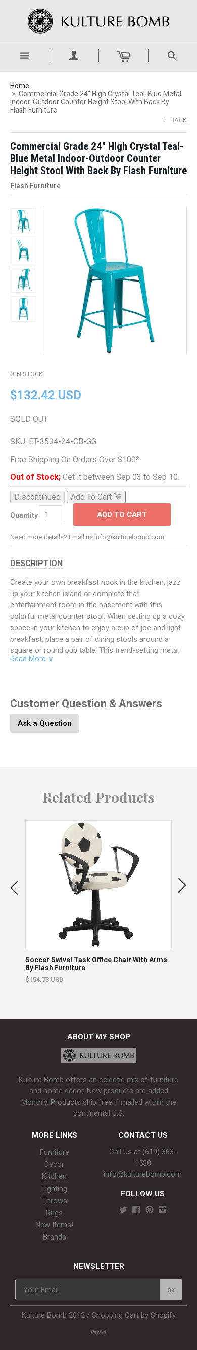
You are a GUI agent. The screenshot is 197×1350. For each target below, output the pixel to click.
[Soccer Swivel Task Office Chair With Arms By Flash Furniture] (99, 944)
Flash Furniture (35, 186)
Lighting (54, 1188)
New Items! (54, 1224)
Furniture (54, 1152)
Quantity (24, 515)
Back (178, 120)
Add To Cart (122, 514)
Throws (54, 1200)
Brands (54, 1237)
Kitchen (54, 1176)
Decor (54, 1164)
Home (19, 86)
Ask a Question (45, 723)
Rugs (54, 1212)
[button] (14, 886)
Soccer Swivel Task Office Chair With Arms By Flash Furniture (96, 963)
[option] (98, 902)
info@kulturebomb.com (143, 1174)
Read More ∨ (32, 658)
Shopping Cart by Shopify (134, 1315)
